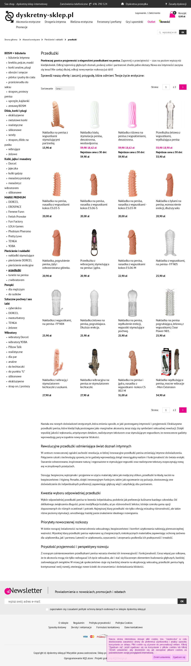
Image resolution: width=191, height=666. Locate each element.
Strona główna (10, 39)
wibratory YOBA (17, 342)
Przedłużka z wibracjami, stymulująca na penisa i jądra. (94, 264)
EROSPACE (14, 207)
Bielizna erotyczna (81, 22)
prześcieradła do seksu (16, 84)
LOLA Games (15, 226)
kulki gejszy (15, 173)
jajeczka (13, 168)
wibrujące (14, 149)
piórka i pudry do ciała (21, 77)
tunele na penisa (18, 275)
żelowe (12, 154)
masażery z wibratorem (12, 185)
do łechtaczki (16, 366)
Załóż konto (154, 12)
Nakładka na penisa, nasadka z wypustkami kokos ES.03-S (55, 204)
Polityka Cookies (124, 622)
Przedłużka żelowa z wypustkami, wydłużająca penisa (168, 136)
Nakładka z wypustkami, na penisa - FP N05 (170, 262)
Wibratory (10, 333)
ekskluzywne (16, 115)
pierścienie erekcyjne (21, 265)
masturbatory (16, 318)
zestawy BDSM (17, 106)
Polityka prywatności (100, 622)
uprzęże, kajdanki (18, 101)
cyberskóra (14, 308)
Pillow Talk (15, 347)
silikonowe (14, 130)
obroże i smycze (18, 72)
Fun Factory (15, 221)
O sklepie (63, 622)
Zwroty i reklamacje (81, 627)
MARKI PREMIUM (15, 197)
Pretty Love (15, 236)
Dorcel (12, 163)
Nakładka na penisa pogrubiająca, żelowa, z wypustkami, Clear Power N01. (170, 325)
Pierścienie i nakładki (54, 39)
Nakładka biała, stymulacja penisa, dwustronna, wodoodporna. (91, 138)
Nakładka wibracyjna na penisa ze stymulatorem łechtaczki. (94, 383)
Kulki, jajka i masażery (17, 159)
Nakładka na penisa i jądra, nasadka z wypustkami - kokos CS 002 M (132, 385)
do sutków (14, 294)
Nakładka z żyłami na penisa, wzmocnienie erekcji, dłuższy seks (168, 204)
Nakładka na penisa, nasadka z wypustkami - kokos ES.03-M (132, 204)
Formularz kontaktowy (108, 627)
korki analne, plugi (19, 67)
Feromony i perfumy (109, 22)
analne (12, 362)
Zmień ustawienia (162, 657)
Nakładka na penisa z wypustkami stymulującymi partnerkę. (55, 138)
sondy (12, 135)
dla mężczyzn (16, 289)
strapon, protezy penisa (16, 94)
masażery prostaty (19, 178)
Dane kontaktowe (133, 627)
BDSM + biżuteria (15, 53)
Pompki (9, 285)
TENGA (12, 241)
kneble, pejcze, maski (21, 62)
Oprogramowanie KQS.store (78, 658)
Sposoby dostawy (57, 627)
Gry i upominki (134, 22)
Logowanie (140, 12)
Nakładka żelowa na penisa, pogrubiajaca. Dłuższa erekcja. (92, 323)
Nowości (165, 22)
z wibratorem (16, 280)
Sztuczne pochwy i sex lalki (18, 301)
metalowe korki (17, 120)
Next (183, 87)
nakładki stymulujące (21, 255)
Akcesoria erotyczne (28, 22)
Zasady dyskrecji (178, 4)
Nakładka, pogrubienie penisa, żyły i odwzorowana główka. (56, 264)
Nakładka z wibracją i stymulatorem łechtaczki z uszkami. (55, 383)
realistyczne (15, 125)
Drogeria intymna (55, 22)
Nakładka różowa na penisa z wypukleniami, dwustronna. (132, 136)
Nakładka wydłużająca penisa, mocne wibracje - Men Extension (170, 383)
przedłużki (14, 270)
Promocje (21, 27)
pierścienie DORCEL (20, 260)
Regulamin (78, 622)
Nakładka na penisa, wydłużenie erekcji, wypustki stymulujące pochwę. (131, 325)
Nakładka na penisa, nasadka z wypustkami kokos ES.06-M (131, 264)
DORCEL (13, 202)
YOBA (11, 246)
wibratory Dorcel (18, 337)
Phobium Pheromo (19, 231)
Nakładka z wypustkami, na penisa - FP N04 (56, 322)
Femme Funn (16, 212)
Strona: (154, 87)
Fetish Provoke (17, 216)
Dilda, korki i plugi (15, 111)
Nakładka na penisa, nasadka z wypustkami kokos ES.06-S (93, 204)
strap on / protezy (19, 386)
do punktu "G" (16, 371)
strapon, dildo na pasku (16, 142)
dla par (12, 357)
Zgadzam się (179, 657)
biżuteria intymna (19, 58)
